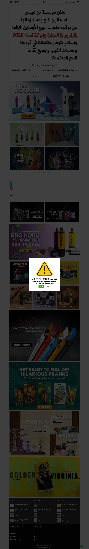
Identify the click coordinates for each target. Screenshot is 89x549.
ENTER (41, 286)
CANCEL (47, 286)
